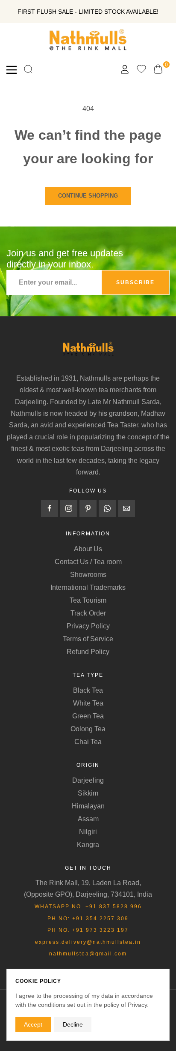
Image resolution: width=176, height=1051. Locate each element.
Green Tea (88, 716)
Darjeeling (88, 780)
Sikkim (88, 793)
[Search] (28, 69)
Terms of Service (88, 639)
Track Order (88, 613)
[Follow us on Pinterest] (88, 508)
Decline (73, 1024)
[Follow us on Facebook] (49, 508)
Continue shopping (88, 195)
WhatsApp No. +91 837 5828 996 (88, 907)
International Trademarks (88, 587)
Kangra (88, 844)
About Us (88, 549)
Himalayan (88, 806)
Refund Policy (88, 651)
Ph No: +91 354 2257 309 (88, 919)
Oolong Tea (88, 729)
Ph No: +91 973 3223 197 (88, 930)
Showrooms (88, 574)
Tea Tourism (88, 600)
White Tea (88, 703)
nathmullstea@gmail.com (88, 954)
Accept (33, 1024)
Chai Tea (88, 741)
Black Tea (88, 690)
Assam (88, 819)
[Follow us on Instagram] (68, 508)
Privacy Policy (88, 626)
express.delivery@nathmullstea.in (88, 942)
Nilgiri (88, 831)
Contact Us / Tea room (88, 561)
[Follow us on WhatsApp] (107, 508)
